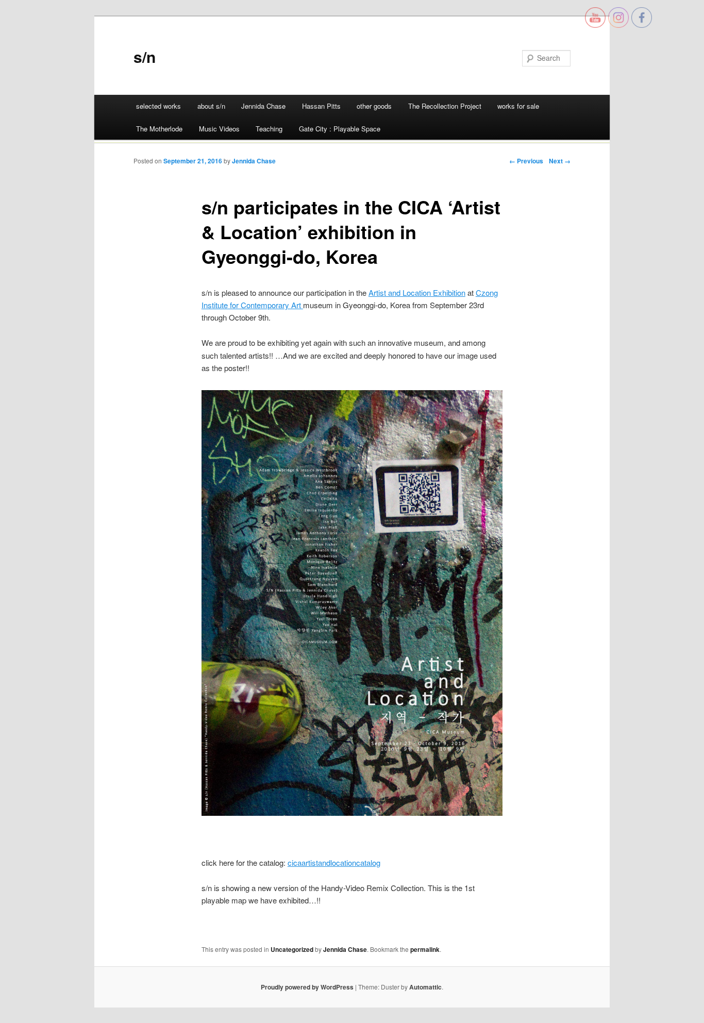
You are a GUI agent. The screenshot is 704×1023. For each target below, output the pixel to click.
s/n (144, 56)
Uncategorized (292, 949)
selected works (158, 106)
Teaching (269, 128)
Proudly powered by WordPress (307, 987)
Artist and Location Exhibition (416, 292)
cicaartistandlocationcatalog (334, 862)
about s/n (211, 106)
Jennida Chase (263, 106)
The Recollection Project (444, 106)
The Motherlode (159, 128)
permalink (425, 949)
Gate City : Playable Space (339, 128)
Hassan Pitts (321, 106)
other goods (374, 106)
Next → (560, 160)
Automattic (425, 987)
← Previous (526, 160)
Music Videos (219, 128)
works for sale (518, 106)
